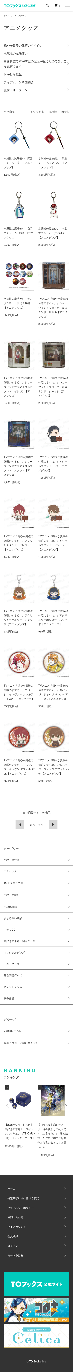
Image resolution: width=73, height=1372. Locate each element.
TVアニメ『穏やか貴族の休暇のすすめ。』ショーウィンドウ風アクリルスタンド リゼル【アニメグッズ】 (53, 307)
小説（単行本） (13, 860)
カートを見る (15, 1255)
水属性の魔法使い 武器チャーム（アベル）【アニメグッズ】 (52, 162)
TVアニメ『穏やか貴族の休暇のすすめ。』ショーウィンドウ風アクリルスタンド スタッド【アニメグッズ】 (18, 466)
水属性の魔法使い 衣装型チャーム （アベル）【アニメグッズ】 (52, 232)
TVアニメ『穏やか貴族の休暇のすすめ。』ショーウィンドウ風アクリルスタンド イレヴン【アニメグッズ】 (18, 386)
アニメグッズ (20, 15)
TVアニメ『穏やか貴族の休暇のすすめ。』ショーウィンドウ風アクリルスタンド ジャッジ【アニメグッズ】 (53, 386)
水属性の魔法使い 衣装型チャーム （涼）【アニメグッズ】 (18, 232)
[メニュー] (67, 5)
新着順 (65, 111)
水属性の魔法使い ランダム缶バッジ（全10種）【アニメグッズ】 (18, 303)
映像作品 (9, 998)
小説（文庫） (11, 895)
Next (65, 1105)
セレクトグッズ (13, 986)
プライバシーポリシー (20, 1208)
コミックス (10, 871)
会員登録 (12, 1236)
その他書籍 (10, 907)
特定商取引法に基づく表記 (23, 1198)
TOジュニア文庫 (13, 883)
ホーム (6, 15)
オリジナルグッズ (14, 952)
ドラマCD (9, 929)
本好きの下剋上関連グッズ (19, 941)
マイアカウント (16, 1226)
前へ (20, 824)
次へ (53, 824)
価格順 (53, 111)
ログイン (12, 1246)
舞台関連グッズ (13, 975)
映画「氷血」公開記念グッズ (21, 1043)
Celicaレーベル (13, 1030)
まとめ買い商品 (13, 918)
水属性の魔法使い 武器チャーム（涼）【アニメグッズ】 (18, 162)
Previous (8, 1105)
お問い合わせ (15, 1217)
